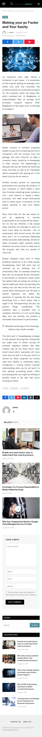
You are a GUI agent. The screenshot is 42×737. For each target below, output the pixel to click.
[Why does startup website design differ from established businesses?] (8, 658)
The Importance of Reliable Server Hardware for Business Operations (28, 701)
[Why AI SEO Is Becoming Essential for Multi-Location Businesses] (8, 687)
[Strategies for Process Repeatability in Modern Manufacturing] (21, 473)
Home (4, 11)
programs (24, 388)
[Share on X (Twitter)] (18, 42)
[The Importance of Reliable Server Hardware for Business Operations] (8, 701)
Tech (5, 17)
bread (6, 388)
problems (14, 388)
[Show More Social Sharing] (37, 42)
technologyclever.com (10, 730)
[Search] (38, 3)
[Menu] (3, 3)
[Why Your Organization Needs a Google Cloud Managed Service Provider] (21, 508)
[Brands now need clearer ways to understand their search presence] (21, 438)
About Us (27, 722)
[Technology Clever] (21, 4)
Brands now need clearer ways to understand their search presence (27, 644)
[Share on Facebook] (7, 42)
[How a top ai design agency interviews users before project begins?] (8, 673)
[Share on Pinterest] (29, 42)
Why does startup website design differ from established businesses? (27, 658)
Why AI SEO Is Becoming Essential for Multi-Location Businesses (27, 686)
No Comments (9, 36)
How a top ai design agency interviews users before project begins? (28, 672)
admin (11, 32)
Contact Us (16, 722)
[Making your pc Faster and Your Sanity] (21, 59)
